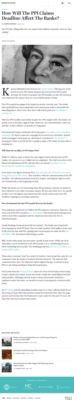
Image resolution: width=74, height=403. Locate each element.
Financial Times (27, 271)
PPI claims (9, 290)
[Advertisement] (37, 316)
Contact (23, 398)
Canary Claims (47, 89)
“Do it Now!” (59, 138)
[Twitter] (17, 41)
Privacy (31, 398)
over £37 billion (35, 213)
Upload (37, 398)
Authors (16, 398)
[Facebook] (20, 41)
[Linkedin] (23, 41)
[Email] (26, 41)
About (9, 398)
